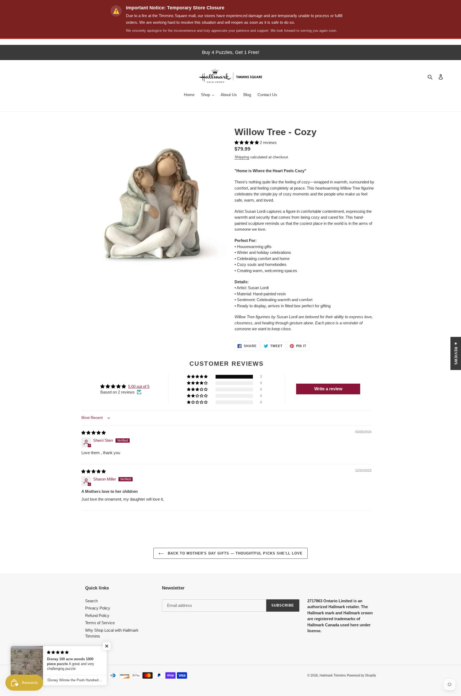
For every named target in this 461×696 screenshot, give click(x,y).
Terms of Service (100, 622)
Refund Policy (97, 615)
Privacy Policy (97, 608)
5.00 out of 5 (138, 386)
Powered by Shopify (361, 675)
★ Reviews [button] (456, 353)
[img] (93, 432)
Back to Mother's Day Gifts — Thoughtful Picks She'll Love (234, 553)
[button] (247, 142)
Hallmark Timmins (333, 675)
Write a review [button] (328, 389)
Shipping (242, 157)
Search (91, 601)
